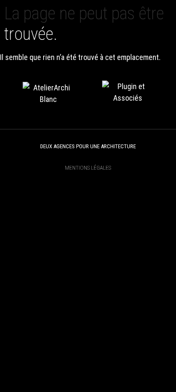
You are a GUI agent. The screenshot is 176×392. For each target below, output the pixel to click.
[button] (158, 11)
